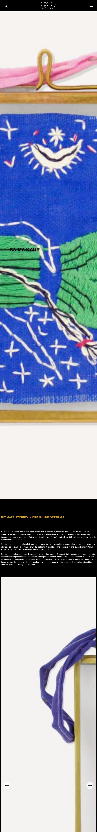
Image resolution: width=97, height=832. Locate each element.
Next (89, 785)
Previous (7, 785)
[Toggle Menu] (91, 5)
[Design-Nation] (48, 6)
